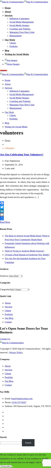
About (8, 11)
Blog (7, 50)
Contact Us (5, 339)
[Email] (25, 215)
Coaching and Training (19, 29)
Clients (12, 43)
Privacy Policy (16, 352)
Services (8, 15)
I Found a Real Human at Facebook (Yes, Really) (27, 254)
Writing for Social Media (17, 54)
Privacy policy (6, 466)
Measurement (15, 35)
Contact (8, 322)
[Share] (25, 218)
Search (3, 437)
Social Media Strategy (19, 25)
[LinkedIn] (25, 211)
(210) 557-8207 (19, 402)
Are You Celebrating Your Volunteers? (21, 154)
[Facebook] (25, 203)
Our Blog (9, 318)
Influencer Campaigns (19, 18)
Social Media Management (21, 22)
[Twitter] (25, 207)
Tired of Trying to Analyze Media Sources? (25, 251)
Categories (4, 289)
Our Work (10, 40)
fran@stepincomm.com (21, 398)
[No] (13, 466)
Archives (4, 276)
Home (8, 8)
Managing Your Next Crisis (21, 32)
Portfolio (13, 46)
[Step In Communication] (24, 2)
